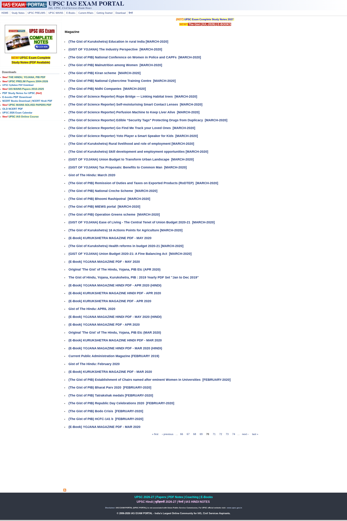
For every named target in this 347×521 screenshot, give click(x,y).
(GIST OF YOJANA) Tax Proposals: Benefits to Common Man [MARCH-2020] (127, 167)
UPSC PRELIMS (36, 13)
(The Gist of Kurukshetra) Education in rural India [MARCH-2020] (118, 41)
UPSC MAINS (55, 13)
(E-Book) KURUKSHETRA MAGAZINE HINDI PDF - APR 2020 (114, 293)
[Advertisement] (205, 463)
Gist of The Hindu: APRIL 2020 (91, 309)
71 (214, 434)
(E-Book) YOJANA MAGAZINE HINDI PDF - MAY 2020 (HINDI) (115, 317)
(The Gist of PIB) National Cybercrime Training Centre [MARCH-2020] (122, 81)
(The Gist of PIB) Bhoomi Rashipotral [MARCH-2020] (109, 199)
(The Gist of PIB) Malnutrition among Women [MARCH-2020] (115, 65)
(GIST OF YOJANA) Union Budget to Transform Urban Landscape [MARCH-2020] (131, 159)
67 (188, 434)
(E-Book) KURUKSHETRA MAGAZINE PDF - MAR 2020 (110, 372)
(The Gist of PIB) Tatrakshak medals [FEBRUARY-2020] (110, 395)
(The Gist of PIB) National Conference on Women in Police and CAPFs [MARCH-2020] (134, 57)
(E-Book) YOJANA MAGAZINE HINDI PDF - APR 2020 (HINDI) (114, 285)
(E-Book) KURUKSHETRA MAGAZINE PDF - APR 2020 (109, 301)
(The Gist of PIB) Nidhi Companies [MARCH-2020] (107, 89)
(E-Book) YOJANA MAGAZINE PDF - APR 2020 (104, 324)
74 (233, 434)
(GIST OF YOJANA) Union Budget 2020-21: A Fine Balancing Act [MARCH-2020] (130, 254)
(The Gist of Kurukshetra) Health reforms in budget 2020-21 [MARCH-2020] (125, 246)
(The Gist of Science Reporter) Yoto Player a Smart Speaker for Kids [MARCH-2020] (133, 136)
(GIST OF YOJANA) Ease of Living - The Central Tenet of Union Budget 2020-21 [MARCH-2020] (141, 222)
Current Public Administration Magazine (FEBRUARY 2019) (113, 356)
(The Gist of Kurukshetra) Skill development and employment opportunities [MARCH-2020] (138, 151)
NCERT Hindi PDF (42, 101)
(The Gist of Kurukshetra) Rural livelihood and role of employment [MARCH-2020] (131, 143)
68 (194, 434)
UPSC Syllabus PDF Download (17, 85)
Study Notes (18, 13)
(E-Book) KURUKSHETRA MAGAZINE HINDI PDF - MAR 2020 (115, 340)
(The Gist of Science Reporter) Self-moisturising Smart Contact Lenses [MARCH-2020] (135, 104)
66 (181, 434)
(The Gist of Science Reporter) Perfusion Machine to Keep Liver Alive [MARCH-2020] (134, 112)
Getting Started (104, 13)
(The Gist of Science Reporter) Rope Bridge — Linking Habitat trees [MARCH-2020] (132, 96)
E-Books (70, 13)
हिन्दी (131, 13)
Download (120, 13)
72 (220, 434)
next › (245, 434)
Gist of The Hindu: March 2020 (91, 175)
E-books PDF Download (17, 97)
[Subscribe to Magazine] (64, 490)
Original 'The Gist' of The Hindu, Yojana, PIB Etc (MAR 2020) (114, 332)
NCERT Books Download (16, 101)
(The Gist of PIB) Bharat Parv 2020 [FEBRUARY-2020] (109, 387)
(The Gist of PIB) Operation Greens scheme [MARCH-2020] (114, 214)
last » (255, 434)
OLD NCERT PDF (12, 108)
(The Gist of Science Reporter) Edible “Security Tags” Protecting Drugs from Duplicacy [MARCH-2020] (147, 120)
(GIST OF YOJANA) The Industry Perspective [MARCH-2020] (115, 49)
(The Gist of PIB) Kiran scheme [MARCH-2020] (104, 73)
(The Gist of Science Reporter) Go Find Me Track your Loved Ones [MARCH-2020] (131, 128)
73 (227, 434)
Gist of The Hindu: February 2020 (94, 364)
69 (201, 434)
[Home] (24, 6)
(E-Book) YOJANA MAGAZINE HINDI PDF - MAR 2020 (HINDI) (115, 348)
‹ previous (167, 434)
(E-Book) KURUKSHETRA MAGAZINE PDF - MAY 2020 (109, 238)
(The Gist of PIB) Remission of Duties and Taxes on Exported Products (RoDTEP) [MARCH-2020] (143, 183)
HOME (4, 13)
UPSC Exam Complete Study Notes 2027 (209, 19)
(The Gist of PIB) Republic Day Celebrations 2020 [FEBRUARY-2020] (121, 403)
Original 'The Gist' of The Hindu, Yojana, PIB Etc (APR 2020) (114, 269)
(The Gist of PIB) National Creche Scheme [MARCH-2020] (112, 191)
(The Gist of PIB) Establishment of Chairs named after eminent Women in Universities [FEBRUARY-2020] (149, 379)
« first (155, 434)
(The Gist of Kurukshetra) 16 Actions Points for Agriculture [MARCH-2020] (125, 230)
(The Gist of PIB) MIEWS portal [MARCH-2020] (104, 206)
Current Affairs (85, 13)
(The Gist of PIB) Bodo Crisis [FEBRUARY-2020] (105, 411)
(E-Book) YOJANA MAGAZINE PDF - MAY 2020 (104, 261)
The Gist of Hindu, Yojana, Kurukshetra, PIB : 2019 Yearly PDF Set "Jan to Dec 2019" (133, 277)
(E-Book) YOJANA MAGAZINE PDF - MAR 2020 (104, 427)
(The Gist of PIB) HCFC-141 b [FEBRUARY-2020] (105, 419)
